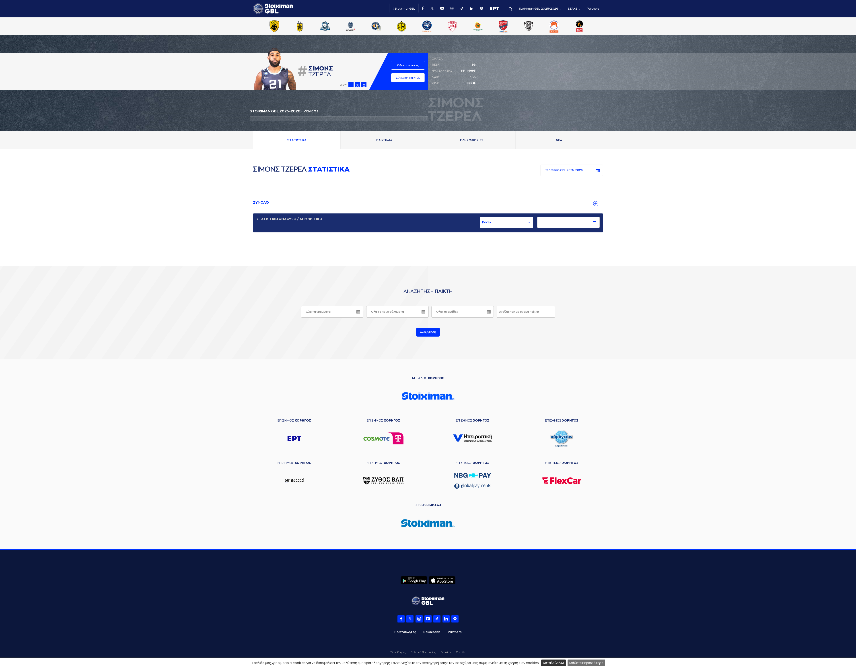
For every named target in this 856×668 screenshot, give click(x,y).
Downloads (431, 632)
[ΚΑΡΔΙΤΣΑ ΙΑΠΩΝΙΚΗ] (351, 26)
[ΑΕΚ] (274, 26)
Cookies (446, 652)
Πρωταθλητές (405, 632)
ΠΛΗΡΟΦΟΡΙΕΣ (472, 140)
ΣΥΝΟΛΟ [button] (261, 202)
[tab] (428, 202)
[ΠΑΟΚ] (528, 26)
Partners (593, 8)
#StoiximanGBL (404, 8)
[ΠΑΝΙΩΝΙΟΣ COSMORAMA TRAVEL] (503, 26)
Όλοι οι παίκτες (408, 65)
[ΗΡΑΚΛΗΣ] (325, 26)
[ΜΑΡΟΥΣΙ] (401, 26)
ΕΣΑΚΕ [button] (573, 8)
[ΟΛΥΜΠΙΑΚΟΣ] (452, 26)
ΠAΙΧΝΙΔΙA (384, 140)
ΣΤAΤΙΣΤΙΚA (297, 140)
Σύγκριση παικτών (408, 78)
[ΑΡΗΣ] (300, 26)
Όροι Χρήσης (398, 652)
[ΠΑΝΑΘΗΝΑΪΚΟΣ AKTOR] (478, 26)
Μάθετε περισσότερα (586, 662)
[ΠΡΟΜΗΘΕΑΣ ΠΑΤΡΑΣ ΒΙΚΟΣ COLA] (579, 26)
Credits (460, 652)
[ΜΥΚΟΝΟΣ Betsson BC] (427, 26)
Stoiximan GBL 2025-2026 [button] (539, 8)
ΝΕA (559, 140)
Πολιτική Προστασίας (423, 652)
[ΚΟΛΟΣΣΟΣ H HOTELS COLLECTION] (376, 26)
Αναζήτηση (428, 332)
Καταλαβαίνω (553, 662)
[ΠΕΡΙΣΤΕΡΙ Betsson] (554, 26)
